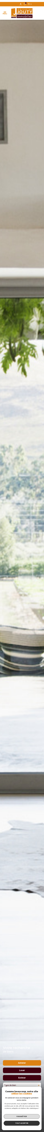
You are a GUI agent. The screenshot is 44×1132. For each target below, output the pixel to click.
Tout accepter (21, 1123)
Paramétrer (21, 1116)
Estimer (22, 1077)
